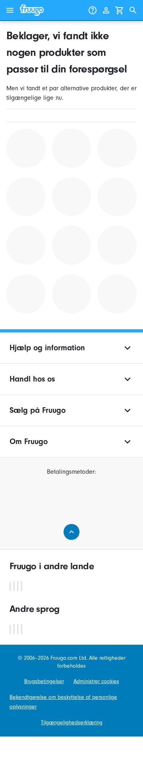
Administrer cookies (96, 681)
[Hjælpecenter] (92, 10)
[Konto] (106, 10)
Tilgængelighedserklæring (71, 722)
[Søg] (133, 10)
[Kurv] (119, 10)
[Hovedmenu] (10, 10)
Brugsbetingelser (44, 681)
